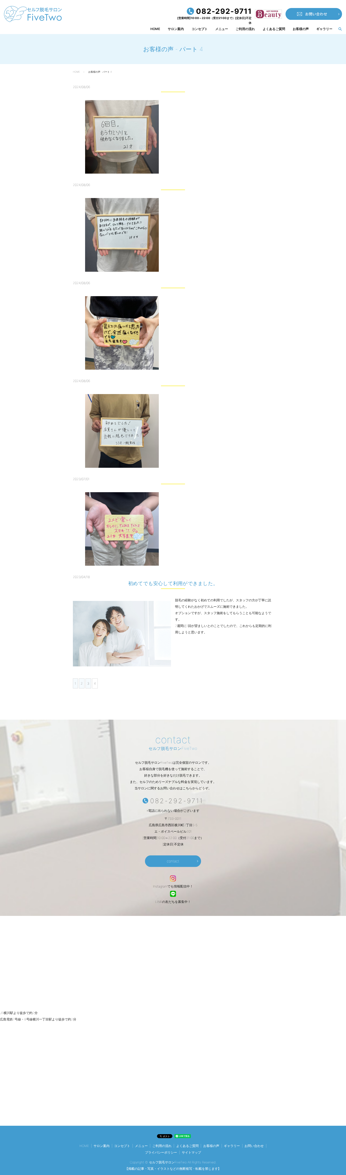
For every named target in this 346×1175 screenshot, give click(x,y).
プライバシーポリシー (161, 1152)
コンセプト (200, 29)
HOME (155, 29)
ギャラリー (324, 29)
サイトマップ (191, 1152)
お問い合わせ (254, 1146)
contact (173, 861)
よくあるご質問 (274, 29)
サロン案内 (176, 29)
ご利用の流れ (245, 29)
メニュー (221, 29)
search (340, 29)
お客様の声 (301, 29)
